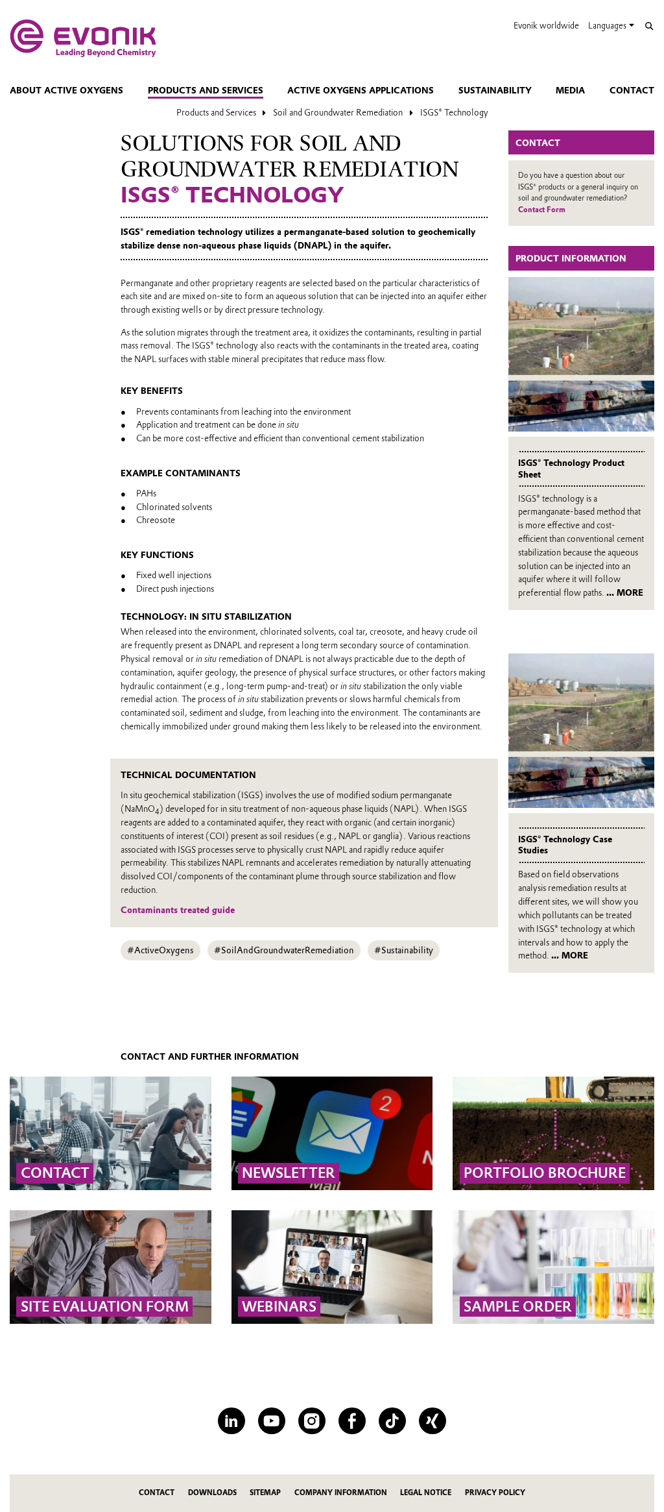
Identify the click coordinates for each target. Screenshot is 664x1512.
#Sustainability (403, 950)
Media (570, 90)
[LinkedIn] (231, 1421)
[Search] (648, 26)
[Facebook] (351, 1421)
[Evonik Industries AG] (83, 38)
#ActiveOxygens (160, 950)
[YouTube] (271, 1421)
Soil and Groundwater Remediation (338, 112)
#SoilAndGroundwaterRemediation (284, 950)
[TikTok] (392, 1421)
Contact (632, 90)
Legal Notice (425, 1493)
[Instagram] (311, 1421)
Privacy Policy (495, 1493)
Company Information (340, 1493)
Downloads (212, 1493)
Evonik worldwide (546, 25)
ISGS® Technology (454, 112)
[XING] (432, 1421)
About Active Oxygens (66, 90)
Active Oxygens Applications (360, 90)
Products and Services (205, 90)
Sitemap (265, 1493)
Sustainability (495, 90)
